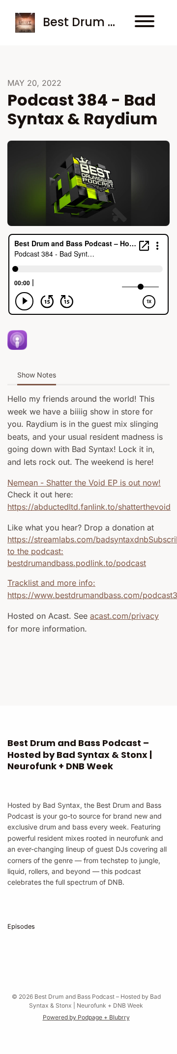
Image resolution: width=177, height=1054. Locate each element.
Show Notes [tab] (36, 375)
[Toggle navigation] (144, 23)
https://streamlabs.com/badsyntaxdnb (77, 539)
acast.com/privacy (124, 616)
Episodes (21, 926)
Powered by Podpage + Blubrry (86, 1017)
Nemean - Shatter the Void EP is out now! (84, 483)
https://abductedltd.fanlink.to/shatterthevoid (89, 507)
